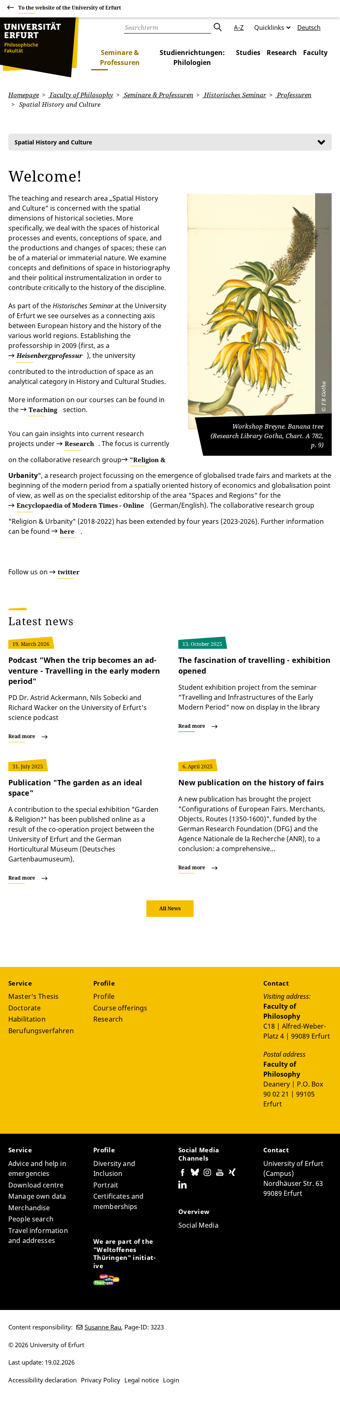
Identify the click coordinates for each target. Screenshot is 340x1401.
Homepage (23, 95)
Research (282, 52)
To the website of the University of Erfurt (69, 7)
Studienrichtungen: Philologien (192, 57)
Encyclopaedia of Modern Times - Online (80, 505)
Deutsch (309, 27)
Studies (248, 52)
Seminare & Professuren (120, 57)
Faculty (315, 52)
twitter (69, 572)
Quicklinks (269, 27)
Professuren (293, 95)
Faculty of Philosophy (80, 95)
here (67, 531)
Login (171, 1380)
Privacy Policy (100, 1380)
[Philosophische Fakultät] (39, 47)
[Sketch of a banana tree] (259, 311)
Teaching (43, 409)
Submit (217, 27)
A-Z (239, 27)
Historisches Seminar (234, 95)
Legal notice (141, 1380)
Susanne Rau (103, 1327)
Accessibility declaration (42, 1380)
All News (170, 908)
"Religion (147, 460)
